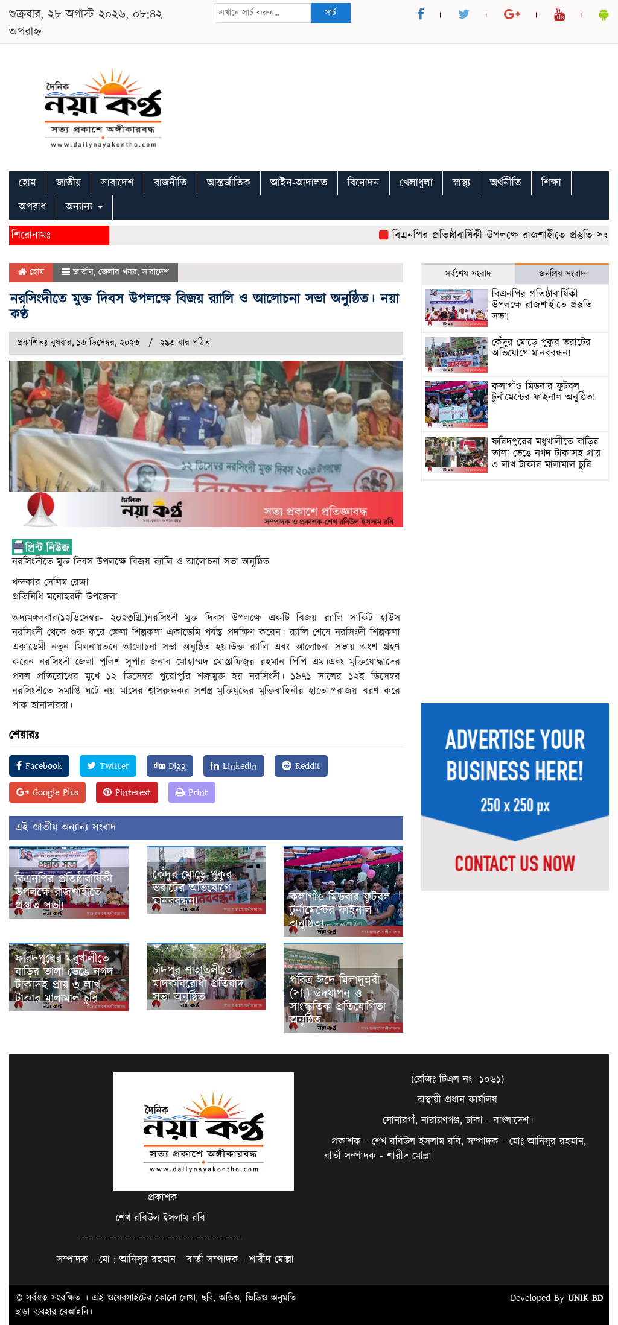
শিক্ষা (551, 183)
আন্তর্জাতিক (228, 183)
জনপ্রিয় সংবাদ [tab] (562, 274)
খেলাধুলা (416, 183)
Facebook (42, 766)
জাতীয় (68, 183)
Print (196, 792)
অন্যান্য (81, 207)
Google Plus (53, 792)
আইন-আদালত (299, 183)
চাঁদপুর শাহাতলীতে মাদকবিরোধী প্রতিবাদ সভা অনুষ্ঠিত (198, 984)
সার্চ (330, 13)
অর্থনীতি (505, 183)
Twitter (112, 766)
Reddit (305, 766)
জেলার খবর (117, 272)
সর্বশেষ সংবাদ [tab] (468, 274)
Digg (175, 766)
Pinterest (131, 792)
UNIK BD (585, 1297)
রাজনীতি (170, 183)
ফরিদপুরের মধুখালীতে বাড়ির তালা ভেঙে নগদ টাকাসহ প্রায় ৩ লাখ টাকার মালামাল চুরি (64, 978)
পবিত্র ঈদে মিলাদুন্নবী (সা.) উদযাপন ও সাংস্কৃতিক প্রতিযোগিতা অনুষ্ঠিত (338, 1000)
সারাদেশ (117, 183)
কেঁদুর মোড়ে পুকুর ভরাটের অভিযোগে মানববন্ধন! (192, 888)
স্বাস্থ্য (461, 183)
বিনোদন (364, 183)
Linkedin (238, 766)
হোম (27, 183)
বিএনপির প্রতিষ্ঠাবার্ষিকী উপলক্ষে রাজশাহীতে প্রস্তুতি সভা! (487, 235)
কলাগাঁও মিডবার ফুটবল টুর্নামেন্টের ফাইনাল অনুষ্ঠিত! (340, 910)
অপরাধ (32, 207)
